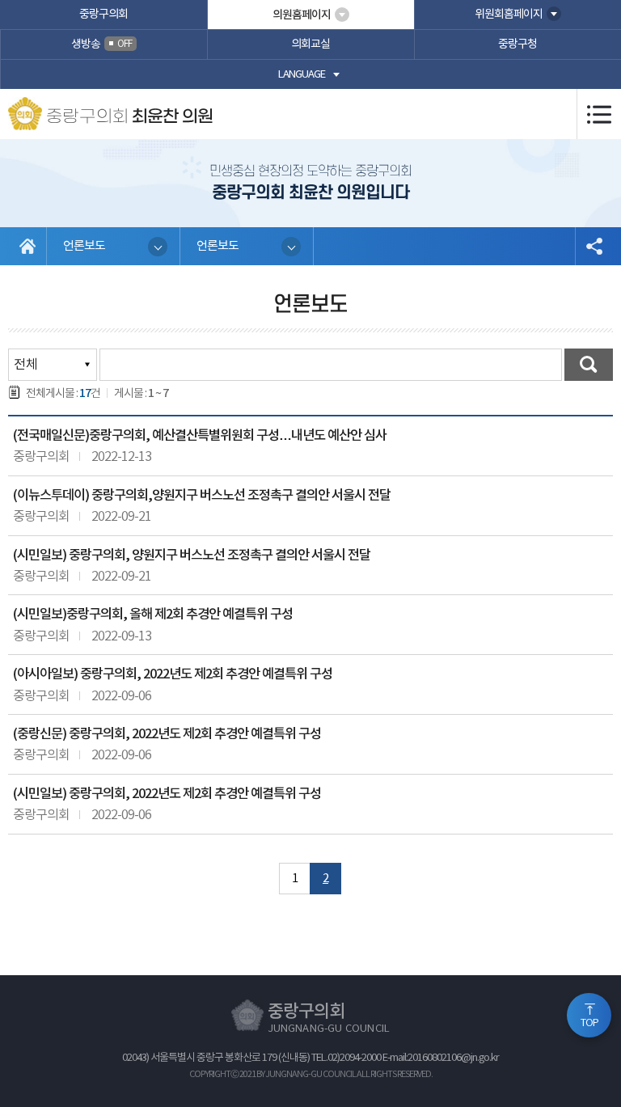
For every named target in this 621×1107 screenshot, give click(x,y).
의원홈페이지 (301, 15)
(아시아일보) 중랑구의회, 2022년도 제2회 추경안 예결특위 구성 (172, 674)
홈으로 (27, 246)
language (301, 75)
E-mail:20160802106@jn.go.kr (440, 1058)
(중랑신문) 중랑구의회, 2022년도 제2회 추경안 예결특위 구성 (167, 734)
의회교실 (310, 44)
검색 (588, 365)
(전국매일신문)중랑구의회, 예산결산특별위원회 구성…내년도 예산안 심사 (200, 436)
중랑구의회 (103, 14)
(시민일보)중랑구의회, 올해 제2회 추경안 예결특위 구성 (153, 614)
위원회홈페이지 (509, 14)
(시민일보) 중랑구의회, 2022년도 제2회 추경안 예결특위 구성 (167, 794)
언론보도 (84, 246)
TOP (589, 1023)
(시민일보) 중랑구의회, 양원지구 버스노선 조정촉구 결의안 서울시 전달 (191, 555)
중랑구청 (517, 44)
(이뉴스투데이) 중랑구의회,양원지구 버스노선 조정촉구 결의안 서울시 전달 (202, 496)
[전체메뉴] (599, 114)
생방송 (101, 44)
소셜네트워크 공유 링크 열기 (594, 246)
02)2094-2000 (354, 1058)
